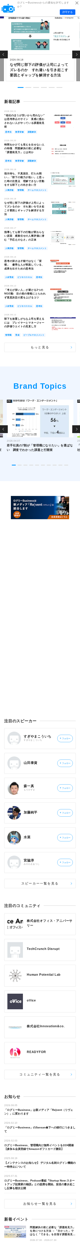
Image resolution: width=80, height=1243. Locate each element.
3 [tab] (36, 87)
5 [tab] (52, 87)
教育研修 (19, 132)
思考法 (8, 132)
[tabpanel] (40, 48)
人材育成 (9, 277)
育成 (17, 335)
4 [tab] (44, 87)
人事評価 (9, 190)
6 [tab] (59, 87)
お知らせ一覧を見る (40, 1203)
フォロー (65, 738)
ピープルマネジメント (33, 335)
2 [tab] (28, 87)
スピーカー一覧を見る (40, 883)
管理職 (20, 190)
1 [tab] (20, 87)
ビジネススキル (24, 277)
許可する (68, 12)
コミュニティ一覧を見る (39, 1074)
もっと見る (40, 347)
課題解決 (32, 132)
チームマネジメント (37, 190)
